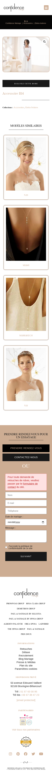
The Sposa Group (16, 629)
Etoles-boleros (32, 107)
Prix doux (26, 634)
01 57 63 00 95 (28, 691)
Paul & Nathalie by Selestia (26, 613)
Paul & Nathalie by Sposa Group (26, 618)
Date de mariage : (14, 517)
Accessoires (19, 107)
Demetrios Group (26, 608)
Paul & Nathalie (36, 629)
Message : (10, 528)
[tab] (26, 448)
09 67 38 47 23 (30, 695)
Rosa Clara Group (35, 603)
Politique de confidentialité (34, 768)
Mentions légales (14, 768)
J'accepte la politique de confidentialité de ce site (20, 547)
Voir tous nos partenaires (26, 729)
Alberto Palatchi (13, 623)
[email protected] (26, 700)
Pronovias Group (15, 603)
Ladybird (44, 623)
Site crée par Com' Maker (36, 769)
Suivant (26, 556)
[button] (46, 7)
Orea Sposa (31, 623)
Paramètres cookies (26, 669)
